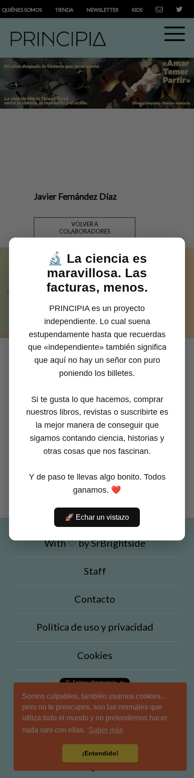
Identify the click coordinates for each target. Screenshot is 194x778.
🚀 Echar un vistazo (97, 517)
